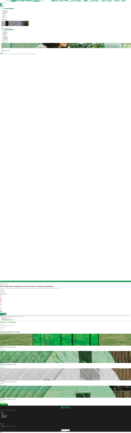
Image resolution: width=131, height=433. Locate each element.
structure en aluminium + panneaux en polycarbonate (8, 325)
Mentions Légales (4, 421)
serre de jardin (3, 380)
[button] (2, 351)
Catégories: (1, 380)
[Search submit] (0, 3)
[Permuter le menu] (0, 7)
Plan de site (2, 413)
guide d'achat (1, 53)
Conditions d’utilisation (4, 416)
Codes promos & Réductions (4, 415)
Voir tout (1, 5)
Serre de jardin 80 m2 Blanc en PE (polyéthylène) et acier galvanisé (8, 381)
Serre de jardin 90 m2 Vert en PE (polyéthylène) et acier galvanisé (8, 364)
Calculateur (2, 414)
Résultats (1, 4)
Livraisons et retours (3, 417)
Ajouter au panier (3, 404)
